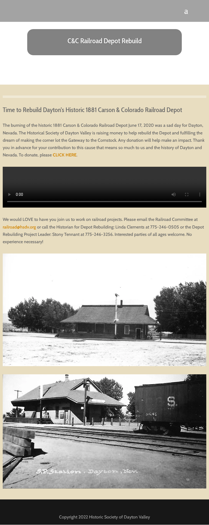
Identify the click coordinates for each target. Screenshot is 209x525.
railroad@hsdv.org (19, 227)
